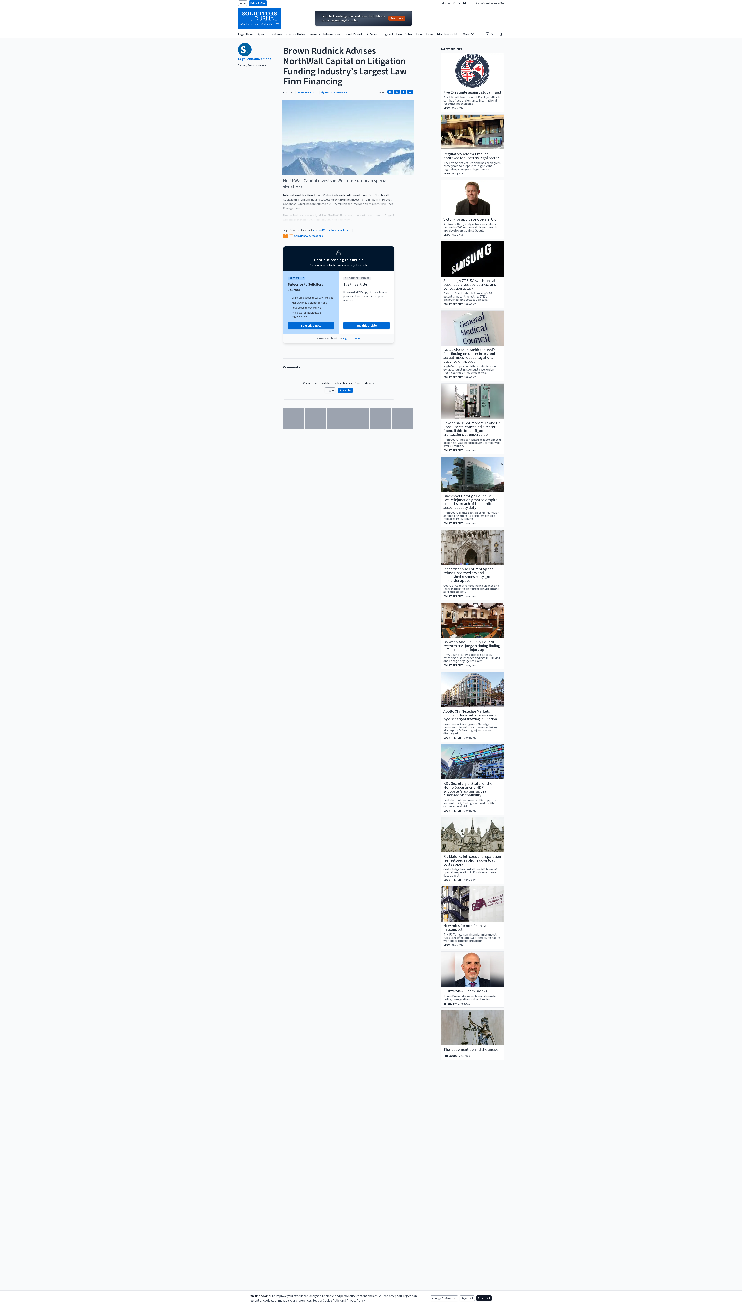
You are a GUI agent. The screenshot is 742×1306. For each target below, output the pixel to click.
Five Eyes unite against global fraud (472, 92)
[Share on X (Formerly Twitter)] (397, 92)
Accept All (484, 1298)
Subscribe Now (258, 3)
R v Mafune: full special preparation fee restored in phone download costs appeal (472, 860)
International (332, 34)
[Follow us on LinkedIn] (454, 3)
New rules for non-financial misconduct (465, 927)
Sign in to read (352, 338)
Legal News (245, 34)
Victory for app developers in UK (469, 219)
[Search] (500, 34)
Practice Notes (295, 34)
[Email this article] (410, 92)
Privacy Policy (356, 1300)
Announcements (307, 92)
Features (276, 34)
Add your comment (336, 92)
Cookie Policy (332, 1300)
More (466, 34)
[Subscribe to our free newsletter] (464, 3)
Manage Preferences (444, 1298)
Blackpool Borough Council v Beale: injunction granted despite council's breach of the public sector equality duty (470, 501)
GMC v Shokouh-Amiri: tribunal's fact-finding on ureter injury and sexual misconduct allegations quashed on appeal (469, 355)
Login (243, 3)
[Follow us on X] (459, 3)
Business (314, 34)
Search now (397, 18)
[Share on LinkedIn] (390, 92)
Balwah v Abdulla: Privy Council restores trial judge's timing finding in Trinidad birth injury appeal (471, 646)
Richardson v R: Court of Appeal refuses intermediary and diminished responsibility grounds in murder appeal (470, 574)
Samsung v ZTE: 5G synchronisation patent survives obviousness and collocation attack (472, 284)
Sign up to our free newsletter (490, 3)
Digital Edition (392, 34)
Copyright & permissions (308, 236)
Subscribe (345, 390)
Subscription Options (419, 34)
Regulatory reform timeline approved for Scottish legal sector (471, 156)
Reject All (467, 1298)
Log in (330, 390)
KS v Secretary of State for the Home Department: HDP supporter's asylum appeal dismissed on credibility (467, 789)
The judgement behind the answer (471, 1049)
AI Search (373, 34)
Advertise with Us (448, 34)
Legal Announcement (254, 59)
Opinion (262, 34)
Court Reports (354, 34)
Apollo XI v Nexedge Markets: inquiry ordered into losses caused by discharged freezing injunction (471, 715)
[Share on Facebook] (403, 92)
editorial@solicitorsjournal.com (331, 230)
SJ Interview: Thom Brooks (465, 991)
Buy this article (366, 325)
